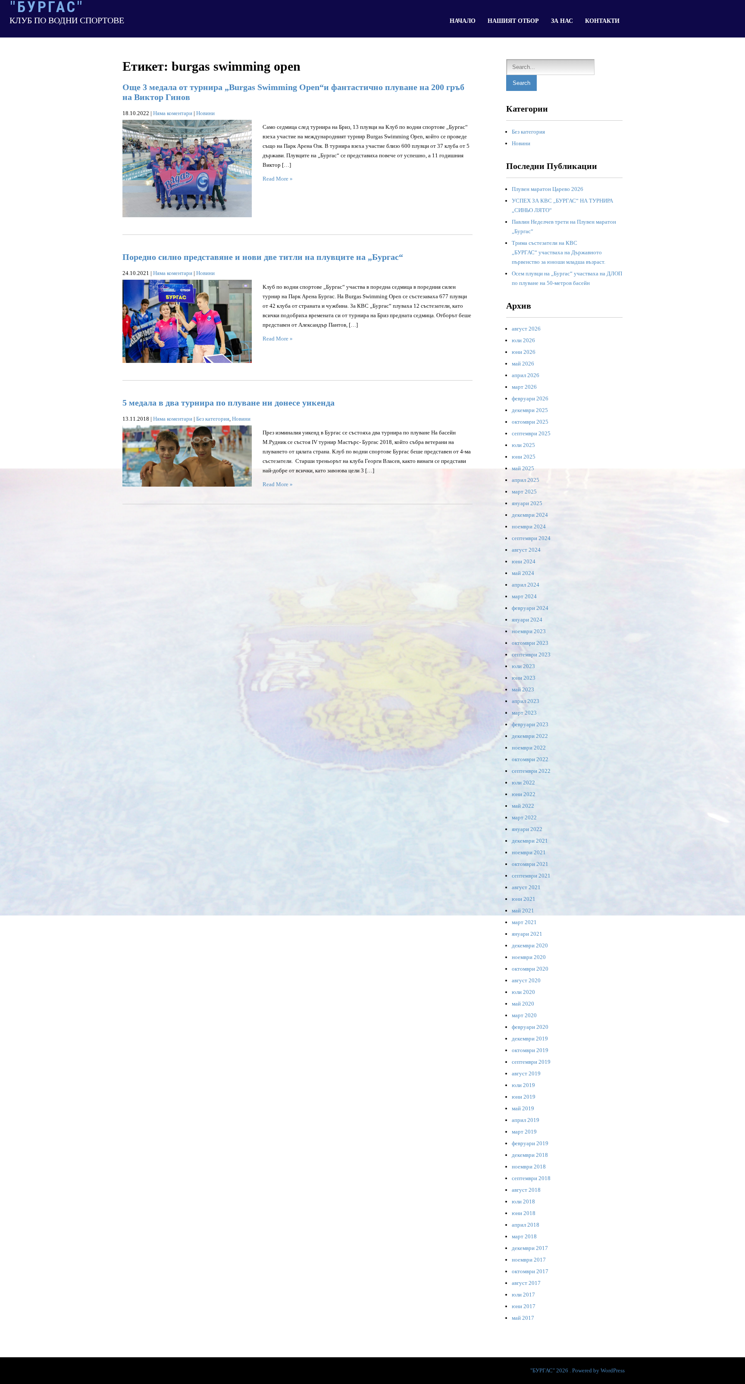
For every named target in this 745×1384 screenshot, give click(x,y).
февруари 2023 (530, 724)
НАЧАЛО (463, 21)
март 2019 (524, 1131)
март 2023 (524, 712)
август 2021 (526, 887)
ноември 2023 (529, 631)
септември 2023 (531, 654)
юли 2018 (523, 1201)
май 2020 (523, 1003)
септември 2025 (531, 433)
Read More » (278, 178)
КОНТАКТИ (602, 21)
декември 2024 (530, 515)
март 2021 (524, 922)
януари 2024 (527, 619)
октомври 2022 (530, 759)
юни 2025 (523, 456)
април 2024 (525, 584)
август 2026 (526, 328)
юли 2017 (523, 1294)
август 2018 (526, 1190)
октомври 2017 (530, 1271)
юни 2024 (523, 561)
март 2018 (524, 1236)
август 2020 (526, 980)
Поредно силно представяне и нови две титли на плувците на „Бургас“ (262, 257)
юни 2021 (523, 899)
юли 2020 (523, 992)
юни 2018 (523, 1213)
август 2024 (526, 550)
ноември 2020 (529, 957)
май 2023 (523, 689)
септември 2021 (531, 875)
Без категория (212, 419)
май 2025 (523, 468)
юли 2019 (523, 1085)
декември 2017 (530, 1248)
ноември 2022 (529, 747)
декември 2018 (530, 1155)
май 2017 (523, 1318)
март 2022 (524, 817)
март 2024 (524, 596)
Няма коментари (172, 113)
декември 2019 (530, 1038)
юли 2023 (523, 666)
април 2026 (525, 375)
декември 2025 (530, 410)
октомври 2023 (530, 643)
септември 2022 (531, 771)
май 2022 (523, 806)
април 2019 (525, 1120)
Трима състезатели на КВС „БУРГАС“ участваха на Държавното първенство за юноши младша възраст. (558, 252)
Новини (205, 113)
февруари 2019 (530, 1143)
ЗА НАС (562, 21)
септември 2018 (531, 1178)
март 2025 (524, 491)
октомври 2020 (530, 968)
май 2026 (523, 363)
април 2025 (525, 480)
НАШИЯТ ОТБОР (513, 21)
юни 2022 (523, 794)
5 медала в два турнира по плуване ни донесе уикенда (228, 402)
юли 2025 (523, 445)
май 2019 (523, 1108)
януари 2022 (527, 829)
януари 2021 (527, 934)
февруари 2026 (530, 398)
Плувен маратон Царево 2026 (547, 189)
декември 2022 (530, 736)
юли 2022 (523, 782)
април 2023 (525, 701)
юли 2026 (523, 340)
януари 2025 (527, 503)
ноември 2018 (529, 1166)
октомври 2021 (530, 864)
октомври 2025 (530, 422)
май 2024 (523, 573)
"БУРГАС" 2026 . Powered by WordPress (577, 1370)
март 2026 (524, 387)
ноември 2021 (529, 852)
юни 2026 (523, 352)
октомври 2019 (530, 1050)
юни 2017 (523, 1306)
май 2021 (523, 910)
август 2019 (526, 1073)
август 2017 (526, 1283)
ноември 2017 (529, 1259)
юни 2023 (523, 678)
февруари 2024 (530, 608)
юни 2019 (523, 1096)
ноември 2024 (529, 526)
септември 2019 (531, 1062)
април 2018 (525, 1225)
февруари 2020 (530, 1027)
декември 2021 (530, 840)
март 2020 (524, 1015)
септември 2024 (531, 538)
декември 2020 (530, 945)
